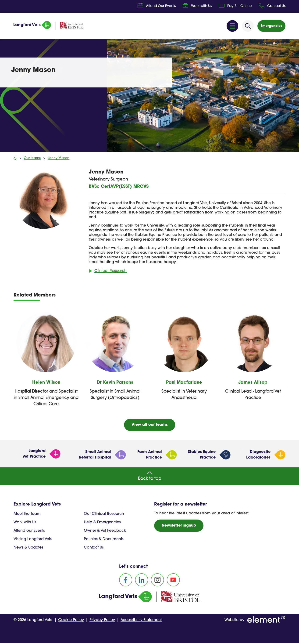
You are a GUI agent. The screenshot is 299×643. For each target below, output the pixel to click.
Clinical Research (110, 271)
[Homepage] (32, 28)
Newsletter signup (179, 525)
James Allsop (252, 383)
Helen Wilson (46, 383)
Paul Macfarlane (184, 383)
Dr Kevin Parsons (115, 383)
